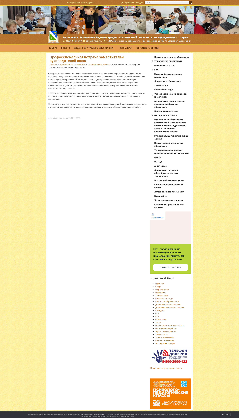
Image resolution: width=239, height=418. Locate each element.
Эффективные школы (165, 331)
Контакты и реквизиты (147, 48)
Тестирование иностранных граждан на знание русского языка (171, 151)
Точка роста (161, 334)
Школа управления (164, 340)
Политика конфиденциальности (166, 368)
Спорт (158, 286)
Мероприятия (162, 289)
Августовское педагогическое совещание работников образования (169, 104)
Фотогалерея (125, 48)
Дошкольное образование (167, 81)
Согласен (225, 414)
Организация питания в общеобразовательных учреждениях (166, 173)
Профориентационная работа (169, 325)
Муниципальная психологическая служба (171, 137)
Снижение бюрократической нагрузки (169, 206)
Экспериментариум (165, 343)
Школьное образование (167, 301)
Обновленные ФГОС (164, 65)
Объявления (161, 319)
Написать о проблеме (171, 267)
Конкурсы (160, 310)
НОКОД (158, 161)
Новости (65, 48)
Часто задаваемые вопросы (168, 200)
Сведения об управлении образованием (93, 48)
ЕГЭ (157, 316)
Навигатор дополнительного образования (168, 144)
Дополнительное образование (170, 307)
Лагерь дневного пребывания (169, 191)
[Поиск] (190, 2)
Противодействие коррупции (169, 180)
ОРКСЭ (157, 157)
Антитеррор (160, 166)
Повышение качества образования (171, 57)
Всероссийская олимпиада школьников (168, 75)
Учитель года (161, 85)
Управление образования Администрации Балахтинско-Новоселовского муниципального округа (125, 37)
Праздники (160, 292)
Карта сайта (160, 196)
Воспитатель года (163, 89)
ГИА (156, 69)
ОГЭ (157, 313)
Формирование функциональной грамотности (170, 95)
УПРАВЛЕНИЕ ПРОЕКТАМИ (168, 61)
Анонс (158, 322)
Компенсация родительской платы (168, 186)
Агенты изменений (164, 337)
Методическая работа (165, 115)
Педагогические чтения (166, 111)
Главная (53, 48)
